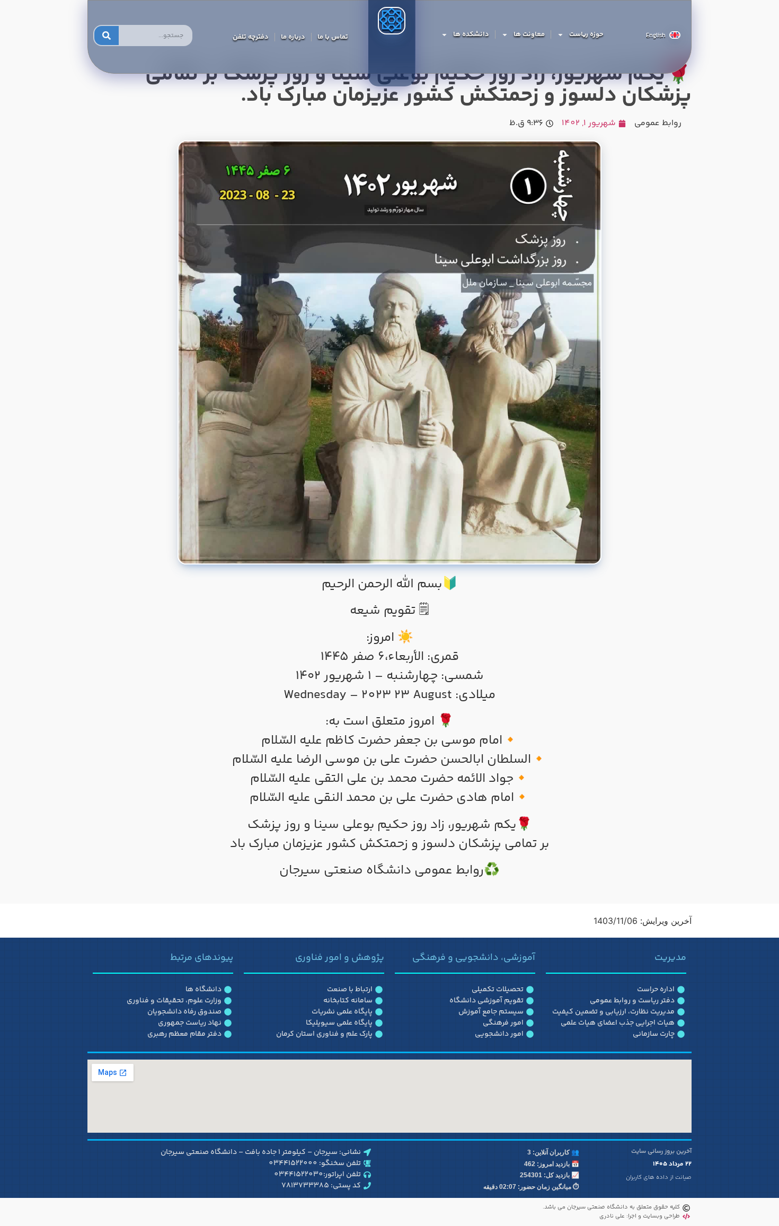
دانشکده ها (471, 34)
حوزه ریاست (586, 34)
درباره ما (293, 37)
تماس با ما (332, 37)
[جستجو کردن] (106, 35)
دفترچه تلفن (251, 37)
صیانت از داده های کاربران (659, 1177)
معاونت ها (529, 34)
